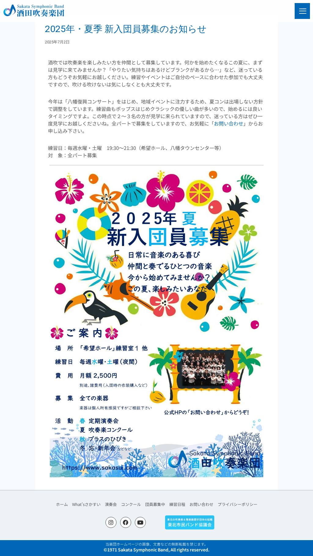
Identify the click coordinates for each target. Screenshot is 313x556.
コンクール (131, 504)
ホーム (62, 504)
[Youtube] (140, 522)
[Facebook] (125, 522)
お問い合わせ (228, 123)
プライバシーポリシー (237, 504)
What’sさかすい (86, 504)
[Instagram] (110, 522)
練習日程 (177, 504)
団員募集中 (155, 504)
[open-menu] (303, 11)
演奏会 (111, 504)
